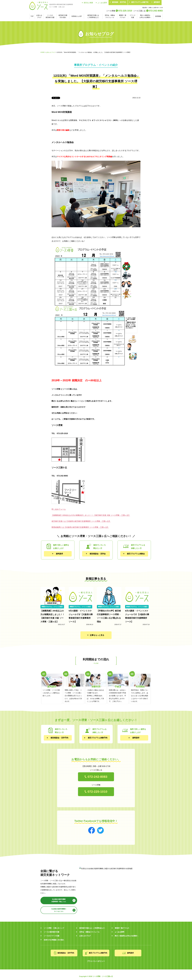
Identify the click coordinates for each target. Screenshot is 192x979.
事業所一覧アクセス (122, 16)
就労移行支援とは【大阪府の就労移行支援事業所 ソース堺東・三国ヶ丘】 (81, 521)
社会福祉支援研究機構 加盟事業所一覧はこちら (58, 900)
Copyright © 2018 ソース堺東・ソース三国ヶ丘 (96, 976)
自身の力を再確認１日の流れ (54, 940)
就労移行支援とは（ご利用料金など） (93, 16)
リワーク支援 (132, 16)
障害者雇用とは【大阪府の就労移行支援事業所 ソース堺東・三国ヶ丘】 (80, 527)
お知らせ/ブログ (85, 936)
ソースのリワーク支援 (51, 936)
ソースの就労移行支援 (50, 16)
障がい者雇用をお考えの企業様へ (145, 16)
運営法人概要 (88, 3)
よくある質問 (102, 3)
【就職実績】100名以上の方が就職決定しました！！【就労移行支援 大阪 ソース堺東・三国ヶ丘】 (91, 515)
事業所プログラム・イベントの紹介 (52, 606)
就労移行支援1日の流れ (63, 16)
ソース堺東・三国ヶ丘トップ (54, 928)
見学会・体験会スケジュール (110, 16)
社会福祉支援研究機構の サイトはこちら (58, 910)
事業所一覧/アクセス (122, 928)
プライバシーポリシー (96, 961)
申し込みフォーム (59, 509)
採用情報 (158, 16)
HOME (42, 52)
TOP (32, 16)
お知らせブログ (39, 16)
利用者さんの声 (77, 16)
